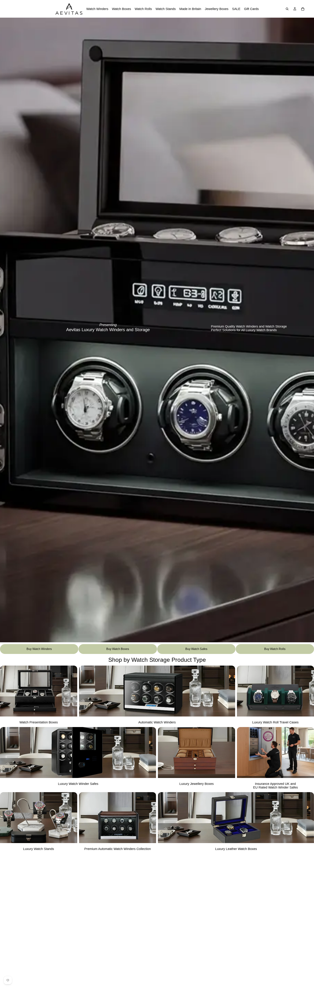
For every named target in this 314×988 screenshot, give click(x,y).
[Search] (287, 9)
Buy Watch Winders (39, 648)
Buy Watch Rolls (274, 648)
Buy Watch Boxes (117, 648)
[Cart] (303, 9)
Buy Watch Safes (196, 648)
